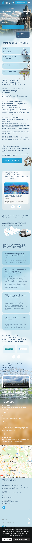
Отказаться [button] (7, 539)
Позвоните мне (21, 2)
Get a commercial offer (13, 27)
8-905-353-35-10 (7, 497)
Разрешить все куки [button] (21, 539)
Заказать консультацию (12, 160)
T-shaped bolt (7, 52)
